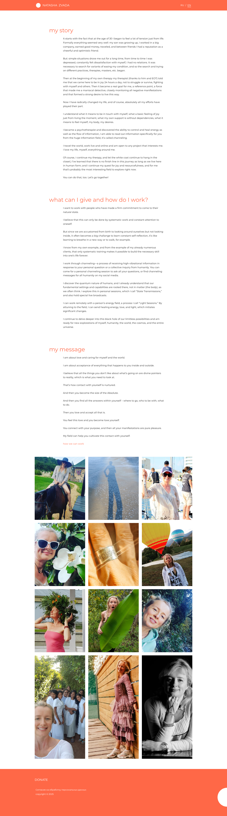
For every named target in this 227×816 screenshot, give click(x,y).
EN (189, 5)
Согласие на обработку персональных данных (61, 790)
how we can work (73, 443)
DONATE (41, 780)
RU (182, 5)
